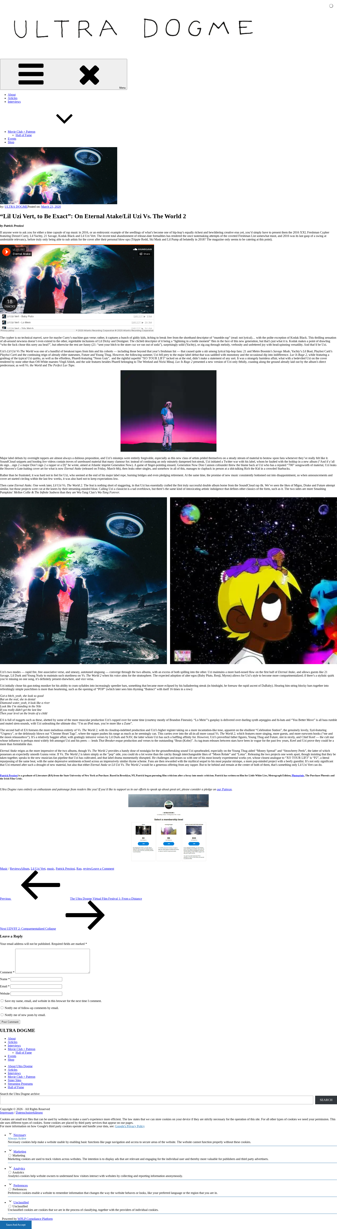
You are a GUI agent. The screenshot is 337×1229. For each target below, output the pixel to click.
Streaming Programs (20, 1083)
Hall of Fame (24, 135)
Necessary (19, 1135)
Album (25, 868)
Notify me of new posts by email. (25, 1015)
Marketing (19, 1151)
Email (5, 986)
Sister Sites (14, 1080)
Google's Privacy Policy (130, 1126)
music (50, 868)
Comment (7, 972)
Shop (11, 142)
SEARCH (326, 1100)
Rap (79, 868)
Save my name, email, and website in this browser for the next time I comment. (53, 1001)
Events (12, 138)
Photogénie (298, 775)
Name (5, 979)
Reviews (15, 868)
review (87, 868)
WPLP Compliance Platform (35, 1218)
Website (5, 993)
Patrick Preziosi (9, 775)
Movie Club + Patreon (21, 131)
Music (4, 868)
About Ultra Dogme (20, 1066)
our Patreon (224, 789)
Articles (12, 98)
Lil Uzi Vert (38, 868)
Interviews (14, 101)
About (12, 94)
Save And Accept (16, 1224)
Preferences (20, 1185)
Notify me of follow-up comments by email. (32, 1008)
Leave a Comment (102, 868)
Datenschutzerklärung (29, 1112)
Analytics (19, 1168)
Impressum (6, 1112)
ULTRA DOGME (16, 206)
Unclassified (21, 1202)
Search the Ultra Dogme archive (20, 1094)
